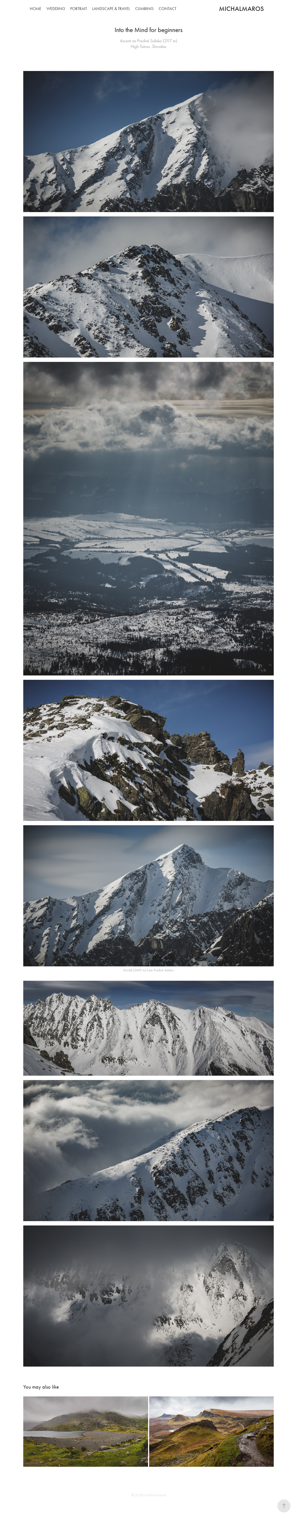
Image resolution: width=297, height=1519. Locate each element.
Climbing (144, 8)
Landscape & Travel (111, 8)
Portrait (78, 8)
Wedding (56, 8)
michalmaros (241, 9)
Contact (167, 8)
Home (35, 8)
